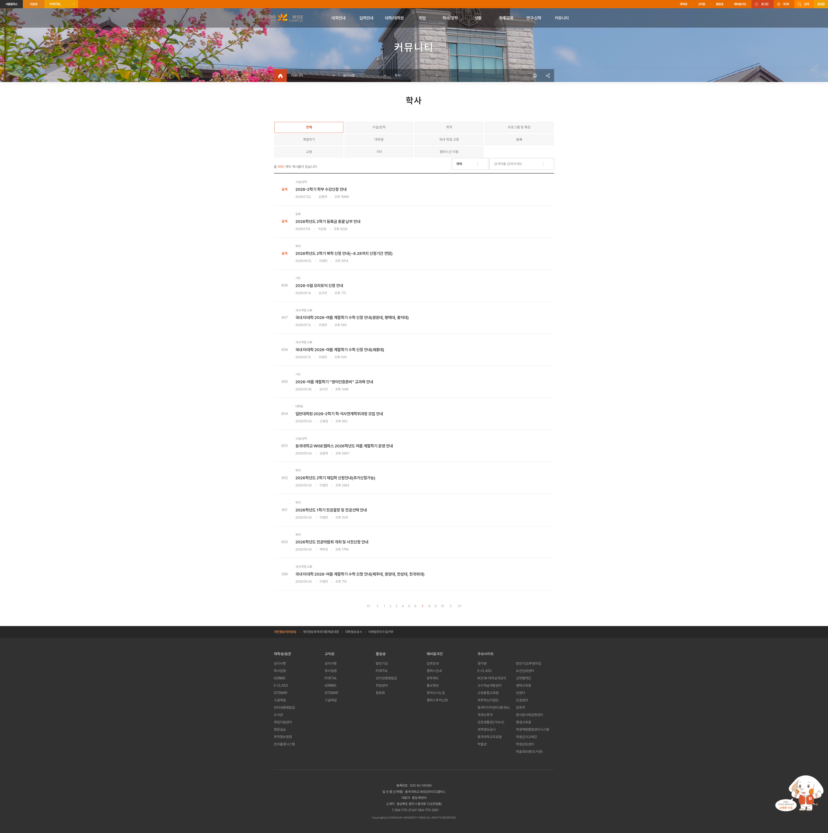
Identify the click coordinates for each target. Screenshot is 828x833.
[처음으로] (368, 606)
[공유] (547, 75)
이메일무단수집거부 (381, 632)
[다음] (450, 606)
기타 (379, 152)
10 (442, 606)
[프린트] (534, 75)
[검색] (548, 164)
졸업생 (719, 4)
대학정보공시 (353, 632)
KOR (786, 4)
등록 (519, 139)
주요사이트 (486, 654)
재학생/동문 (282, 654)
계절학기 (309, 139)
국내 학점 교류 (449, 139)
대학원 (379, 139)
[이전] (377, 606)
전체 (309, 127)
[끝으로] (459, 606)
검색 (806, 4)
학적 (449, 127)
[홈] (280, 75)
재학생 (683, 4)
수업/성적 (379, 127)
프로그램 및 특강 (519, 127)
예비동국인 (740, 4)
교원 (309, 152)
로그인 (764, 4)
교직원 (701, 4)
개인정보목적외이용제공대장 (321, 632)
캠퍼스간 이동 (449, 152)
